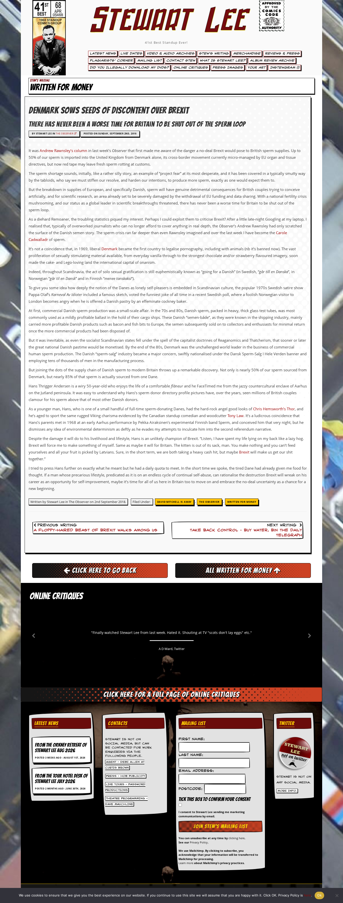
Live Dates (131, 53)
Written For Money (241, 502)
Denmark (109, 248)
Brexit (244, 452)
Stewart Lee (166, 26)
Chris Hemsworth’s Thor (274, 408)
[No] (336, 895)
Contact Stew (180, 60)
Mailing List (149, 60)
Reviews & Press (282, 53)
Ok (319, 895)
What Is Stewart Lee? (222, 60)
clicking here (236, 838)
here (307, 895)
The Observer (65, 133)
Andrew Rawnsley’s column (63, 150)
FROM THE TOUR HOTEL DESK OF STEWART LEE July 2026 (61, 778)
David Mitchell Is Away (174, 502)
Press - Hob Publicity (125, 776)
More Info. (287, 790)
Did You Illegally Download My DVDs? (129, 67)
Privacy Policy (199, 842)
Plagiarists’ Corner (111, 60)
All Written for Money (240, 570)
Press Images (227, 67)
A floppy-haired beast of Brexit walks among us (95, 530)
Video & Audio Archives (170, 53)
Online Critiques (190, 67)
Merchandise (246, 53)
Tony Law (235, 415)
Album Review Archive (272, 60)
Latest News (103, 53)
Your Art (256, 67)
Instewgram (283, 67)
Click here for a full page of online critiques (171, 694)
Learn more (186, 863)
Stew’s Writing (213, 53)
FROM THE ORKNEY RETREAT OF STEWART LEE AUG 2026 (61, 747)
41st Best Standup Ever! (166, 42)
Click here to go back (103, 570)
